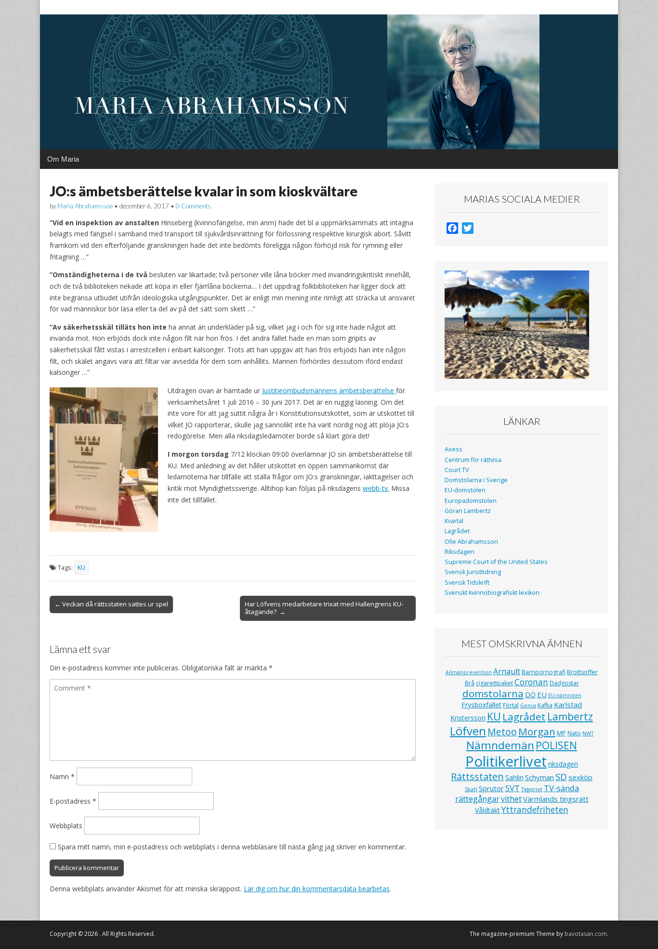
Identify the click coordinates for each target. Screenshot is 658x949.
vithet (511, 799)
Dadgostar (564, 683)
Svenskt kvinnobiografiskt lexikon (492, 593)
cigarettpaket (494, 683)
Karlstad (568, 704)
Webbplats (66, 825)
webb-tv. (376, 488)
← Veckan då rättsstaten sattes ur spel (111, 604)
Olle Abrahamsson (471, 542)
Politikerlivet (506, 761)
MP (561, 733)
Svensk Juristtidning (473, 572)
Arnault (506, 671)
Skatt (471, 789)
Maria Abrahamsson (85, 206)
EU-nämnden (564, 695)
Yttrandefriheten (534, 809)
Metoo (502, 731)
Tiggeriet (531, 789)
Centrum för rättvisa (473, 460)
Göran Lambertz (468, 511)
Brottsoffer (582, 672)
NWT (587, 733)
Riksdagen (459, 552)
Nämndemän (500, 745)
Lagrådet (457, 531)
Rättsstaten (477, 776)
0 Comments (193, 206)
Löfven (468, 731)
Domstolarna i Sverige (476, 480)
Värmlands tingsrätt (556, 799)
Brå (469, 683)
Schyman (539, 777)
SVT (512, 788)
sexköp (580, 777)
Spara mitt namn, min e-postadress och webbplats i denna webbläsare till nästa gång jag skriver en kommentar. (232, 846)
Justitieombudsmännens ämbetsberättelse (329, 390)
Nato (574, 733)
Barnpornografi (544, 672)
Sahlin (514, 777)
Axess (453, 449)
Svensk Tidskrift (467, 582)
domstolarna (493, 693)
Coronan (531, 682)
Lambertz (570, 716)
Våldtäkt (487, 810)
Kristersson (468, 717)
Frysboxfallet (481, 704)
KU (81, 568)
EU (542, 694)
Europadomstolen (471, 501)
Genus (528, 705)
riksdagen (563, 764)
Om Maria (63, 159)
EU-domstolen (465, 490)
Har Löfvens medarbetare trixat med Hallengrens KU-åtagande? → (324, 608)
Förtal (511, 705)
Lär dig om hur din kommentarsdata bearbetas (317, 888)
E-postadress (73, 801)
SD (561, 776)
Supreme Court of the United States (496, 562)
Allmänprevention (469, 672)
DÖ (530, 694)
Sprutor (491, 788)
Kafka (545, 705)
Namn (62, 776)
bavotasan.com (586, 934)
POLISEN (556, 745)
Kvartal (454, 521)
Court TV (457, 470)
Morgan (536, 731)
